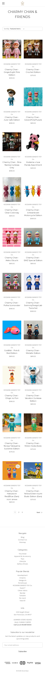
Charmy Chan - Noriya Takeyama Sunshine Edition (12, 446)
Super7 (22, 588)
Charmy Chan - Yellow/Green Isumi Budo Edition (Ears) (33, 494)
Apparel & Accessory (22, 556)
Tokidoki (22, 596)
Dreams (22, 578)
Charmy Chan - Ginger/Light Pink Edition (12, 72)
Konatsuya (22, 583)
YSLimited (22, 554)
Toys (22, 559)
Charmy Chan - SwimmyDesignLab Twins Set (33, 305)
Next (39, 512)
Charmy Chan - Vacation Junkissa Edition (33, 398)
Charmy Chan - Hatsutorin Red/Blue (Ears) (12, 494)
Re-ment (22, 598)
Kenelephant (23, 575)
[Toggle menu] (3, 3)
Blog (22, 537)
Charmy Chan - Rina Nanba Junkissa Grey (12, 165)
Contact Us (22, 540)
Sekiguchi (22, 580)
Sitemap (22, 542)
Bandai (22, 593)
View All (22, 601)
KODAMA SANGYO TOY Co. (22, 585)
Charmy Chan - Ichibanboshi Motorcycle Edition (33, 212)
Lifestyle (22, 561)
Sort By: (6, 29)
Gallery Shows (22, 564)
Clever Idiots (22, 590)
